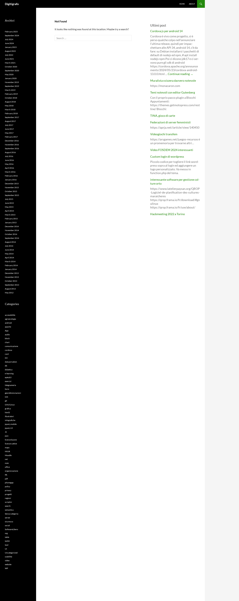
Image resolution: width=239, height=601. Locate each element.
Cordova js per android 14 (166, 31)
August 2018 (10, 101)
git (6, 401)
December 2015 (12, 183)
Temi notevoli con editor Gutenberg (172, 92)
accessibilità (10, 315)
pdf (6, 478)
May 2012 (9, 292)
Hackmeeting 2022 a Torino (167, 214)
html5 (7, 412)
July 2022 (9, 55)
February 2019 (11, 94)
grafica (8, 408)
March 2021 (10, 63)
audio (7, 334)
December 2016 (12, 140)
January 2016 (11, 179)
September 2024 (12, 35)
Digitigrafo (12, 4)
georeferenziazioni (13, 393)
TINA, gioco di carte (162, 115)
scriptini (8, 502)
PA (6, 475)
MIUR (7, 451)
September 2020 (12, 70)
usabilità (8, 556)
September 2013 (12, 285)
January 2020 (11, 78)
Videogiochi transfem (163, 134)
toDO (7, 541)
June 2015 (9, 203)
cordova (8, 350)
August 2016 (10, 152)
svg (6, 533)
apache (8, 327)
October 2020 (11, 66)
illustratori (9, 416)
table (7, 537)
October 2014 (11, 234)
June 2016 (9, 160)
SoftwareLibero (11, 529)
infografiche (10, 420)
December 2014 (12, 226)
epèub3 (8, 377)
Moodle (8, 455)
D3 (6, 358)
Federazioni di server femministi (170, 122)
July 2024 (9, 39)
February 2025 (11, 31)
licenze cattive (11, 443)
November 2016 (12, 144)
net (6, 459)
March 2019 (10, 90)
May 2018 (9, 105)
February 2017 (11, 137)
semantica (9, 510)
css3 (7, 354)
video (7, 560)
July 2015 (9, 199)
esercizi (8, 381)
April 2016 (9, 168)
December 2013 (12, 273)
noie (7, 463)
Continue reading (180, 74)
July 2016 (9, 156)
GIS (6, 397)
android (8, 323)
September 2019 (12, 86)
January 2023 (11, 47)
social (7, 525)
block (7, 338)
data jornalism (11, 362)
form (7, 389)
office (7, 467)
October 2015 (11, 191)
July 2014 (9, 246)
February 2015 (11, 218)
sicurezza (9, 521)
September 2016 (12, 148)
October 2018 (11, 98)
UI (6, 549)
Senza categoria (11, 514)
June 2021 (9, 59)
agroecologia (10, 319)
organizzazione (11, 471)
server (7, 517)
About (192, 4)
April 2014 (9, 257)
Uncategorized (11, 552)
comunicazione (11, 346)
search (8, 506)
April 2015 (9, 211)
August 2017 (10, 121)
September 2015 (12, 195)
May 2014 (9, 253)
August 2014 (10, 242)
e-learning (9, 373)
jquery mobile (11, 424)
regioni (8, 498)
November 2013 (12, 277)
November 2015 (12, 187)
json (6, 436)
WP (6, 568)
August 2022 (10, 51)
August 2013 (10, 289)
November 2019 (12, 82)
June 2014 (9, 250)
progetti (8, 494)
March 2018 (10, 109)
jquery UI (9, 428)
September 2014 (12, 238)
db (6, 365)
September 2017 (12, 117)
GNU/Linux (10, 404)
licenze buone (11, 439)
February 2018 (11, 113)
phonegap (9, 482)
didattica (8, 369)
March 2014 (10, 261)
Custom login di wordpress (167, 156)
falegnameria (10, 385)
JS (6, 432)
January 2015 (11, 222)
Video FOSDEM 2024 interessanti (171, 150)
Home (182, 4)
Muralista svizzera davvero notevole (173, 80)
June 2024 (9, 43)
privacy (8, 490)
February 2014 (11, 265)
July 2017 (9, 125)
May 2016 (9, 164)
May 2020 (9, 74)
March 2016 (10, 172)
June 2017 (9, 129)
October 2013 (11, 281)
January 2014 (11, 269)
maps (7, 447)
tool (6, 545)
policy (7, 486)
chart (7, 342)
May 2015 (9, 207)
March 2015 (10, 214)
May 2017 (9, 133)
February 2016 (11, 176)
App (6, 330)
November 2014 (12, 230)
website (8, 564)
